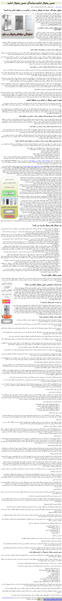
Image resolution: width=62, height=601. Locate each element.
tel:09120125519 (52, 599)
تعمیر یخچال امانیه (38, 166)
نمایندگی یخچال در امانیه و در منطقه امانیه (39, 160)
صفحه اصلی (58, 6)
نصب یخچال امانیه (28, 166)
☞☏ (50, 599)
